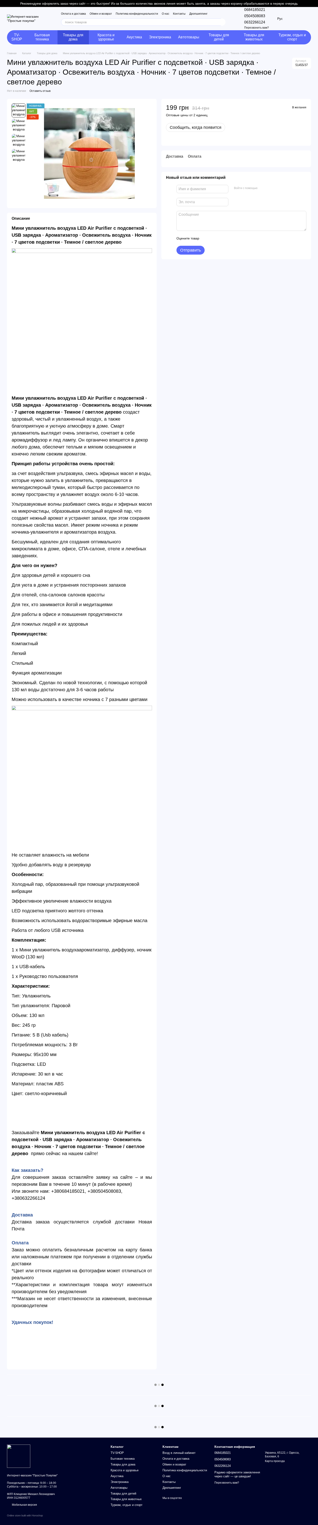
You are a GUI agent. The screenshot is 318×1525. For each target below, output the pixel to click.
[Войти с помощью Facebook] (262, 188)
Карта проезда (275, 1461)
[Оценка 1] (207, 238)
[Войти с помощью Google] (270, 188)
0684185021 (254, 10)
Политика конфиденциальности (137, 13)
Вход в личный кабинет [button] (179, 1453)
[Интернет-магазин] (18, 1456)
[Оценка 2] (214, 238)
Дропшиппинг (198, 13)
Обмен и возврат (101, 13)
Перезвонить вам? (256, 27)
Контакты (179, 13)
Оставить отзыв (40, 91)
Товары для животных (254, 37)
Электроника (160, 37)
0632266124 (254, 22)
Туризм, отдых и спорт (292, 37)
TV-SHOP (16, 37)
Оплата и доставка (73, 13)
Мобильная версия (24, 1504)
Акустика (134, 37)
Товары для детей (219, 37)
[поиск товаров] (222, 22)
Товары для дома (73, 37)
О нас (165, 13)
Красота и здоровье (106, 37)
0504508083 (254, 16)
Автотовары (188, 37)
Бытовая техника (42, 37)
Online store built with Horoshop (25, 1515)
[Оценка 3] (222, 238)
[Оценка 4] (229, 238)
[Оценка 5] (236, 238)
